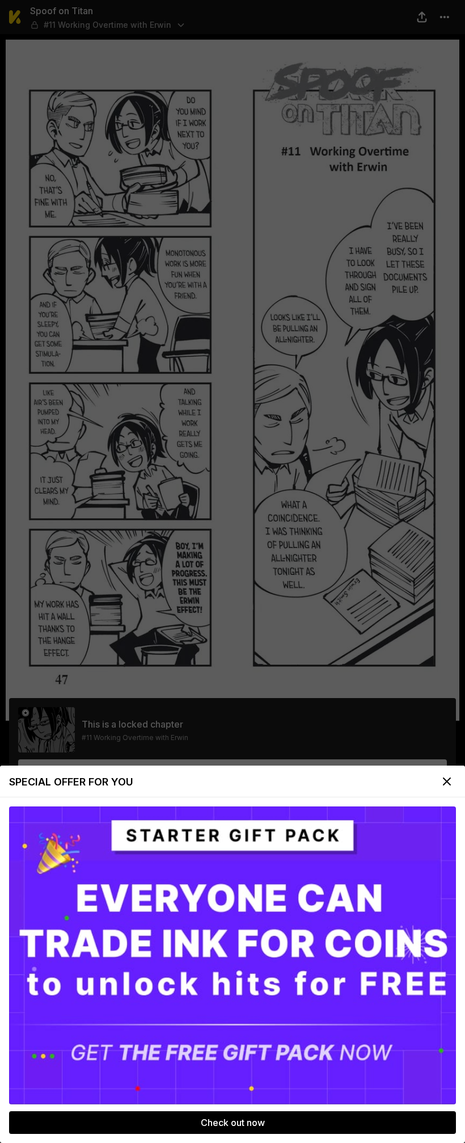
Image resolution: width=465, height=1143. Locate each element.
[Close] (447, 781)
